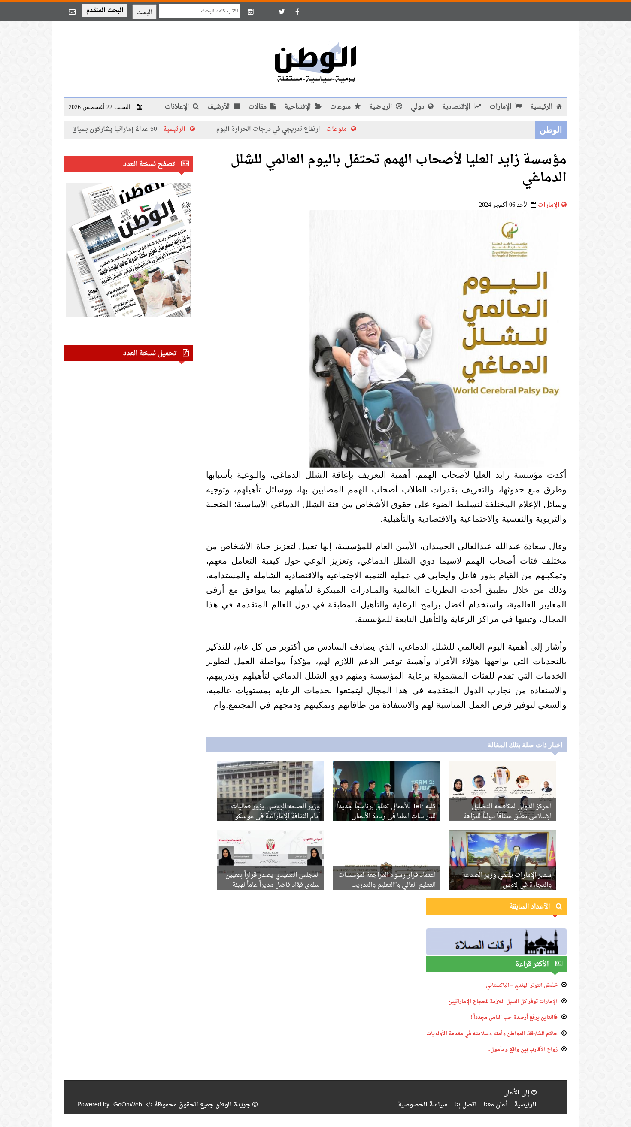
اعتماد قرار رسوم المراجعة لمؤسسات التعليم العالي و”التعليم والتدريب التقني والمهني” (387, 885)
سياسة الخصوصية (423, 1105)
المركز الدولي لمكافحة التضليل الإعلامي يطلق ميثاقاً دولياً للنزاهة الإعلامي (507, 817)
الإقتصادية (457, 107)
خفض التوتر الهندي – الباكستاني (522, 985)
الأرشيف (219, 107)
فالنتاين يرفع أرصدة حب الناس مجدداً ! (514, 1017)
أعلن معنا (495, 1105)
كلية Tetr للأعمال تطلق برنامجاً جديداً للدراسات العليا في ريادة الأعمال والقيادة (386, 817)
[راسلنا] (72, 11)
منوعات (341, 107)
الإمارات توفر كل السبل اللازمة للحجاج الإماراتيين (503, 1001)
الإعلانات (178, 107)
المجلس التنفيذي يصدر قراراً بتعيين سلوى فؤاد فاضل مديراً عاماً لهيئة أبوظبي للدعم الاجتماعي (272, 885)
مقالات (258, 107)
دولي (418, 107)
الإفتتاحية (298, 107)
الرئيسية (542, 107)
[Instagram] (250, 11)
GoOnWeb (127, 1105)
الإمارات (501, 107)
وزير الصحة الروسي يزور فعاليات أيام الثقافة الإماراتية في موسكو (275, 812)
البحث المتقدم (105, 10)
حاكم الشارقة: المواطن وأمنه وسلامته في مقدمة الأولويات (492, 1034)
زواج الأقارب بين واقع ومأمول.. (523, 1049)
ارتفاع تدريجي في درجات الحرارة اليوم (306, 129)
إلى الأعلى (517, 1093)
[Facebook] (297, 11)
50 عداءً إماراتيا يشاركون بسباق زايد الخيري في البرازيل (119, 129)
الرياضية (381, 107)
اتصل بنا (465, 1105)
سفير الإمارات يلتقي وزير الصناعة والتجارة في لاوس (507, 880)
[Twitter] (281, 11)
